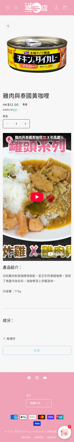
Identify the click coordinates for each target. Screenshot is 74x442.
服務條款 (38, 437)
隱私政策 (26, 437)
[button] (7, 7)
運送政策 (51, 437)
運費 (15, 110)
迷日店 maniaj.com (25, 431)
